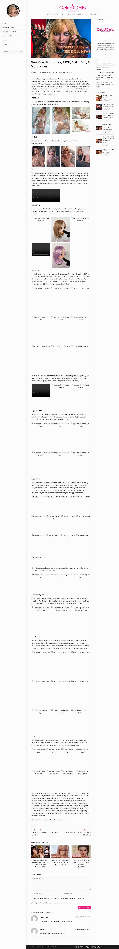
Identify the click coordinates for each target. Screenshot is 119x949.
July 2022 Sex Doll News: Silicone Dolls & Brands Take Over (81, 862)
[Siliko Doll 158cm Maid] (38, 758)
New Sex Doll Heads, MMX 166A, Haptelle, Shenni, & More (108, 151)
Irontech (35, 270)
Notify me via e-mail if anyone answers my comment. (50, 903)
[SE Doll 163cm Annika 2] (53, 156)
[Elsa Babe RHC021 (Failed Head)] (38, 544)
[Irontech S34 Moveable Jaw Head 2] (81, 396)
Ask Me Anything (78, 947)
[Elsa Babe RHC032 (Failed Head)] (68, 544)
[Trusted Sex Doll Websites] (99, 98)
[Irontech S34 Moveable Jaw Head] (61, 396)
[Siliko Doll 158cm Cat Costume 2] (68, 780)
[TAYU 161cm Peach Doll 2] (60, 665)
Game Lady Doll (38, 594)
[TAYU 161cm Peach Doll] (41, 665)
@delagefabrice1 (37, 143)
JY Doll (34, 169)
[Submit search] (21, 52)
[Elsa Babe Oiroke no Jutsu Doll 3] (80, 583)
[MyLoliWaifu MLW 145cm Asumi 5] (60, 464)
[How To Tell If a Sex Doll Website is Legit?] (99, 107)
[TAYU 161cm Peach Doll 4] (41, 694)
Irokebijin (36, 205)
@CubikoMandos (51, 104)
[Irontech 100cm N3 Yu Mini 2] (60, 330)
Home (75, 946)
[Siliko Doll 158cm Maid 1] (53, 758)
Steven (35, 72)
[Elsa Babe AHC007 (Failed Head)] (53, 505)
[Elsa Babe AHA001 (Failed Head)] (38, 505)
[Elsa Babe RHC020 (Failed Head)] (83, 524)
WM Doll (35, 98)
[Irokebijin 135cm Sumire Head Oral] (80, 229)
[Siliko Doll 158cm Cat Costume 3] (83, 780)
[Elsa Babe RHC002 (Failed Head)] (38, 560)
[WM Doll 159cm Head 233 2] (61, 120)
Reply (89, 916)
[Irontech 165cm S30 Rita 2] (60, 301)
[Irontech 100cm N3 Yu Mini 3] (80, 330)
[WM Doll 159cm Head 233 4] (81, 113)
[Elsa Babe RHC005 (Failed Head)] (38, 524)
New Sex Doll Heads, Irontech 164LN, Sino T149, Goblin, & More (105, 77)
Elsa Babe (36, 479)
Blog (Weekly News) (83, 946)
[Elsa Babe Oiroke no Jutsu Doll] (41, 583)
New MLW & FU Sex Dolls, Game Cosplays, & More (60, 861)
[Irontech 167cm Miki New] (41, 359)
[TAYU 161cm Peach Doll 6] (80, 694)
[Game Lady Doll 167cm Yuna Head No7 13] (80, 620)
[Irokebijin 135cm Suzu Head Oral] (60, 229)
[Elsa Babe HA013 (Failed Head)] (83, 544)
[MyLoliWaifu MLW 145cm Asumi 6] (80, 463)
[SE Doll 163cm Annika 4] (83, 156)
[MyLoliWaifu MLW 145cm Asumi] (41, 436)
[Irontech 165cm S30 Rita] (41, 301)
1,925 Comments (106, 100)
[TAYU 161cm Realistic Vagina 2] (60, 721)
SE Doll (34, 137)
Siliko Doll (36, 736)
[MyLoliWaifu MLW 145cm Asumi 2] (60, 436)
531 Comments (106, 109)
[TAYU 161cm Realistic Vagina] (41, 721)
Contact (97, 947)
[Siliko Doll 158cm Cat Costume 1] (38, 780)
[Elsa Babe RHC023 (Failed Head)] (53, 544)
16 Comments (106, 132)
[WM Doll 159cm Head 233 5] (81, 126)
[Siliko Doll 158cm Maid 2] (68, 758)
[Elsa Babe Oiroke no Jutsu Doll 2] (60, 583)
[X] (105, 54)
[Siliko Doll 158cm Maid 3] (83, 758)
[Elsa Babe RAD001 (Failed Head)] (68, 505)
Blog (59, 72)
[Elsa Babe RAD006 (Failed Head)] (83, 505)
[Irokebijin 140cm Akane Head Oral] (61, 255)
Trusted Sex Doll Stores (97, 946)
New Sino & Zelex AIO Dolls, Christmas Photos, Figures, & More (40, 862)
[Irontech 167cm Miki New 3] (80, 359)
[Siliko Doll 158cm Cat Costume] (53, 780)
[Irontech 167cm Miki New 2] (60, 359)
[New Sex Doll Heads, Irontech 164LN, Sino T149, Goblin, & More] (99, 116)
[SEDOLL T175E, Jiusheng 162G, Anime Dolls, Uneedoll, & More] (99, 128)
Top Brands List (89, 947)
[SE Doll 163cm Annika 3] (68, 156)
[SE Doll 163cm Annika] (38, 156)
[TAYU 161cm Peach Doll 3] (80, 665)
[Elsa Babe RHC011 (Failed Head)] (68, 524)
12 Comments (106, 120)
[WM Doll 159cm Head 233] (41, 120)
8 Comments (106, 155)
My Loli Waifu (37, 410)
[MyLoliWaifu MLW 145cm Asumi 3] (80, 436)
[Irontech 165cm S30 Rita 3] (80, 301)
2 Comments (69, 72)
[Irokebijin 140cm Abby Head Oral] (41, 229)
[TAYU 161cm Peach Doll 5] (60, 694)
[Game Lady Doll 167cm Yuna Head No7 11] (60, 620)
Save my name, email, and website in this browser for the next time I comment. (59, 898)
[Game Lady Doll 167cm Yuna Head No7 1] (41, 620)
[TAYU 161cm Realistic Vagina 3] (80, 721)
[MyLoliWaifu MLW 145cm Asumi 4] (41, 464)
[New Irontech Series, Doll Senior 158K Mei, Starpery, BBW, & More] (99, 141)
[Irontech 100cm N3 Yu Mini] (41, 330)
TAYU (34, 637)
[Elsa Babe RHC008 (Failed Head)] (53, 524)
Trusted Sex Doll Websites (107, 64)
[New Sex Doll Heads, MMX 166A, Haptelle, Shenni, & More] (99, 152)
